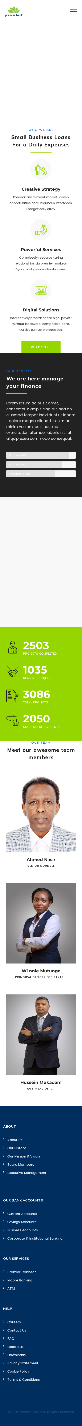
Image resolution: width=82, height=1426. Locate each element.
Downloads (16, 1355)
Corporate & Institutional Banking (34, 1238)
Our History (16, 1148)
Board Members (20, 1164)
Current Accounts (22, 1213)
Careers (14, 1322)
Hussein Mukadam (41, 1082)
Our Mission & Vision (23, 1156)
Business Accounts (22, 1230)
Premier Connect (21, 1272)
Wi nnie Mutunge (41, 970)
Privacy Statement (22, 1363)
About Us (14, 1140)
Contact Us (16, 1330)
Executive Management (26, 1172)
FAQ (10, 1338)
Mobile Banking (19, 1280)
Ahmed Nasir (41, 859)
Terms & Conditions (23, 1379)
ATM (11, 1288)
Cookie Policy (18, 1371)
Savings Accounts (21, 1222)
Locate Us (15, 1346)
